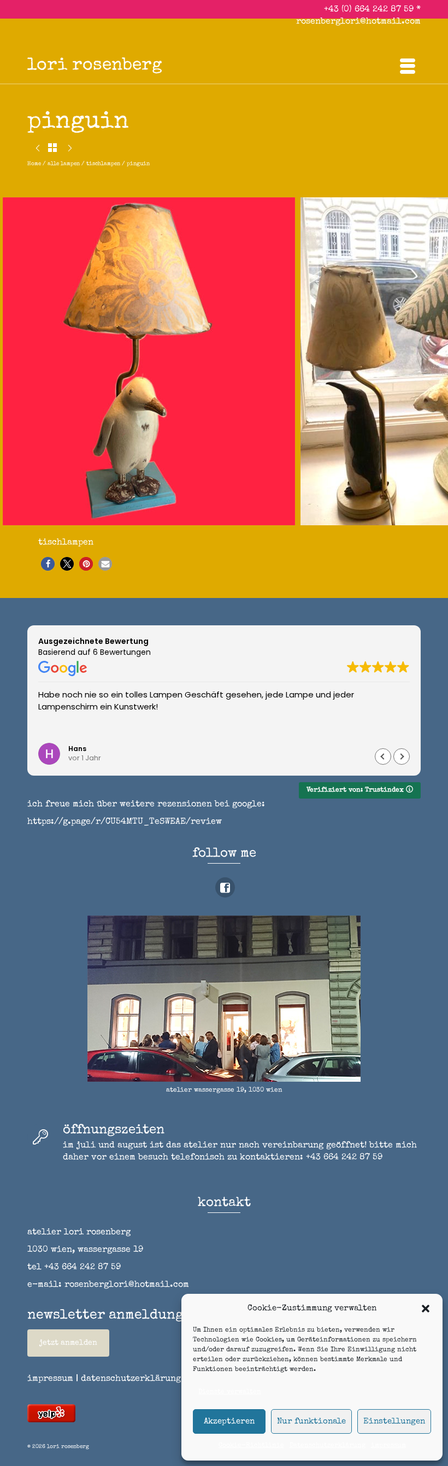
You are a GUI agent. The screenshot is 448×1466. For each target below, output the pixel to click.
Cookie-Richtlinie (251, 1445)
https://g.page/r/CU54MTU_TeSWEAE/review (124, 822)
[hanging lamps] (70, 150)
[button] (425, 1308)
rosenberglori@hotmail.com (358, 21)
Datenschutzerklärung (328, 1445)
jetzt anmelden (68, 1343)
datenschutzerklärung (131, 1379)
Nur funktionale (311, 1421)
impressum (388, 1445)
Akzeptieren (229, 1421)
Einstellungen (394, 1421)
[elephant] (38, 150)
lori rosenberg (94, 66)
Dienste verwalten (229, 1392)
